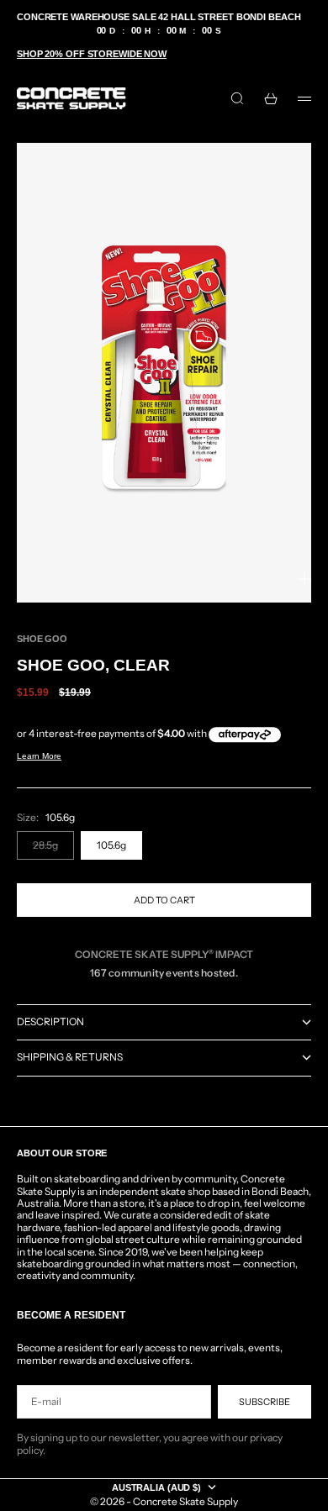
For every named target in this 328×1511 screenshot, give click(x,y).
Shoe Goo (42, 639)
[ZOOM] (304, 579)
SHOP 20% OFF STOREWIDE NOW (92, 54)
